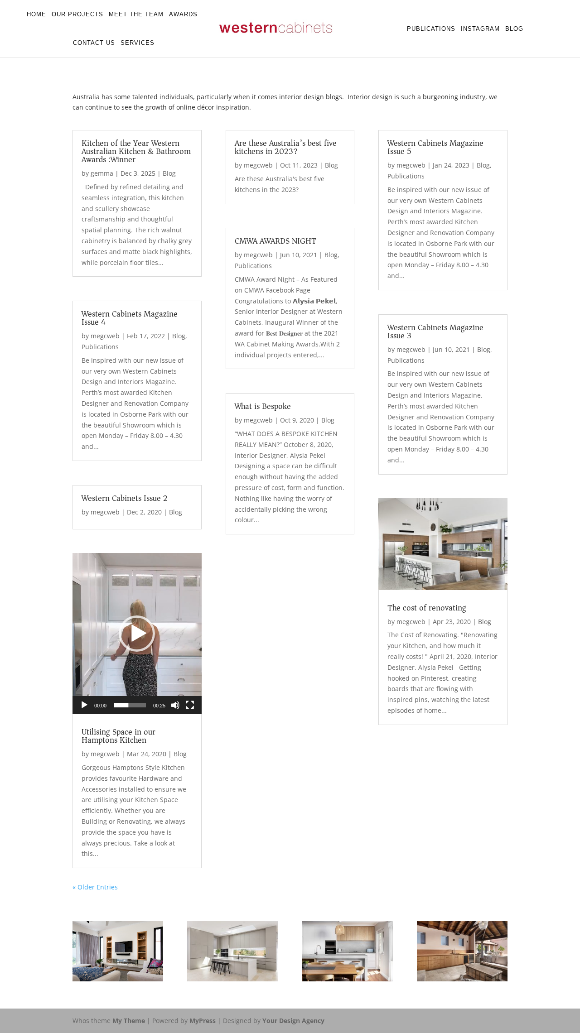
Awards (183, 14)
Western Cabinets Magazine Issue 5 (435, 147)
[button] (137, 633)
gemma (102, 173)
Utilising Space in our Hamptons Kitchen (118, 736)
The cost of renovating (426, 608)
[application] (137, 633)
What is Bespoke (263, 406)
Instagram (480, 28)
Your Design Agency (293, 1020)
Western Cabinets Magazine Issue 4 (130, 318)
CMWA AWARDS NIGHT (275, 241)
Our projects (77, 14)
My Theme (128, 1020)
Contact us (94, 42)
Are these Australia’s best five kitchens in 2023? (286, 147)
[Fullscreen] (189, 705)
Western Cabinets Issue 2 (125, 498)
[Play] (84, 705)
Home (36, 14)
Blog (514, 28)
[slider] (130, 705)
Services (138, 42)
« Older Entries (95, 887)
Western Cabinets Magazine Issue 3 (435, 331)
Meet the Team (136, 14)
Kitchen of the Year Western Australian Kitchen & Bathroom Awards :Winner (136, 151)
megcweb (105, 336)
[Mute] (175, 705)
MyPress (202, 1020)
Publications (431, 28)
